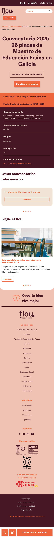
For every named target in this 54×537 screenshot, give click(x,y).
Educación (27, 348)
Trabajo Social (27, 381)
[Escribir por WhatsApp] (12, 532)
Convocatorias (16, 26)
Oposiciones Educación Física (27, 74)
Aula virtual (46, 3)
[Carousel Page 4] (30, 211)
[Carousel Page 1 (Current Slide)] (23, 211)
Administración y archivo (27, 330)
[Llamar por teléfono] (5, 532)
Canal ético (27, 415)
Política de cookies (26, 502)
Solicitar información (27, 84)
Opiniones (27, 419)
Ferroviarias (27, 362)
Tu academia (27, 405)
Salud (27, 367)
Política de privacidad (26, 506)
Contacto (32, 3)
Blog (22, 3)
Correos (27, 334)
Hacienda (27, 353)
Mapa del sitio (26, 510)
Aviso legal (26, 499)
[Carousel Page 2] (25, 211)
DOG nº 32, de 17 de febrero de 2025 (17, 163)
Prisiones (27, 386)
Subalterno (27, 377)
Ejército (27, 344)
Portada (5, 26)
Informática (27, 391)
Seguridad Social (27, 372)
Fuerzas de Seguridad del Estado (27, 339)
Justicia (27, 358)
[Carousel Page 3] (28, 211)
